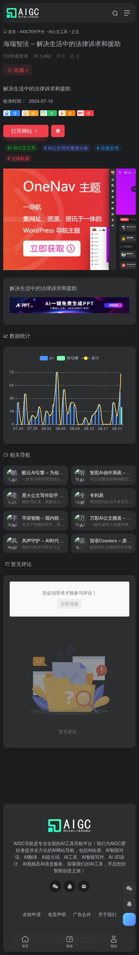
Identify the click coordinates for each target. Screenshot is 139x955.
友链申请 (32, 914)
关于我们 (107, 914)
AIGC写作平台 (32, 31)
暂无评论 (21, 564)
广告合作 (82, 914)
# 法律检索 (18, 158)
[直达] (64, 475)
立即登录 (69, 603)
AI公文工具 (58, 31)
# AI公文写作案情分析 (66, 148)
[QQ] (69, 886)
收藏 (21, 70)
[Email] (84, 886)
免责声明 (57, 914)
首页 (12, 31)
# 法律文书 (108, 148)
